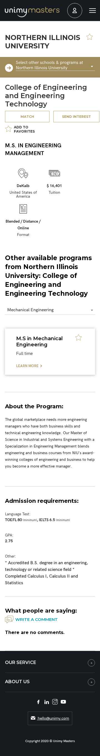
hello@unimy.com (53, 718)
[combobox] (55, 67)
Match (27, 117)
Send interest (76, 117)
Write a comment (36, 619)
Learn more (27, 366)
